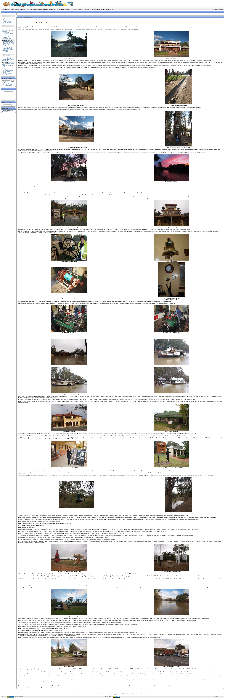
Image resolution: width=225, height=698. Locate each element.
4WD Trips (100, 9)
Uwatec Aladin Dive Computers (8, 42)
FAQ (3, 19)
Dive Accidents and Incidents (79, 9)
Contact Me (18, 9)
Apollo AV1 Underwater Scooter (8, 43)
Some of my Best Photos (7, 23)
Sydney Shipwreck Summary (8, 33)
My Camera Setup (6, 46)
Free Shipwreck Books (7, 38)
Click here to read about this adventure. (145, 668)
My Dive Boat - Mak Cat (7, 48)
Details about (7, 83)
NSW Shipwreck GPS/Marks (8, 34)
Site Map (4, 72)
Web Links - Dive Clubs (7, 22)
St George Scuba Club (7, 21)
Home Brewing (4, 111)
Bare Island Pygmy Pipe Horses (8, 56)
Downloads (5, 20)
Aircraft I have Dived (6, 36)
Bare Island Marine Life (7, 58)
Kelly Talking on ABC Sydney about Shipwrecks (7, 31)
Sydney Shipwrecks (38, 9)
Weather (106, 9)
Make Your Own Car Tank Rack (8, 52)
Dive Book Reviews (6, 71)
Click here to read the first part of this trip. (26, 20)
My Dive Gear (5, 50)
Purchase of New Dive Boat (8, 47)
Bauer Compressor (6, 44)
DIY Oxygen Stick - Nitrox (7, 45)
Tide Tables (5, 69)
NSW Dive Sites (47, 9)
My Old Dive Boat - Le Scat (8, 49)
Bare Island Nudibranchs (7, 57)
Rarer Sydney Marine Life (7, 55)
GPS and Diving (5, 51)
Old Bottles (5, 37)
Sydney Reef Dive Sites (27, 9)
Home (3, 9)
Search (111, 9)
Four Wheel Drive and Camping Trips (8, 105)
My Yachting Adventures (92, 9)
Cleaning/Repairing (8, 84)
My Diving (4, 18)
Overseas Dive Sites (66, 9)
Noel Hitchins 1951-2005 (7, 73)
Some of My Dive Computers (8, 41)
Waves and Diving (6, 67)
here (12, 98)
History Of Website (10, 9)
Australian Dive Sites (56, 9)
